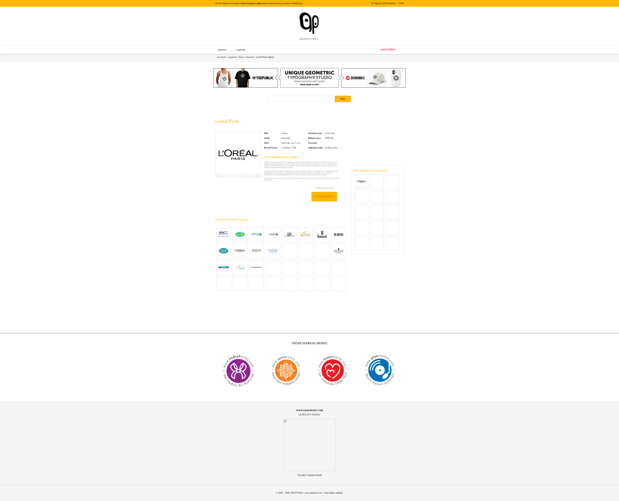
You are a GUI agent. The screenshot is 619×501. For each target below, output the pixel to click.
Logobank (232, 57)
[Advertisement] (377, 138)
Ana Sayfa (221, 57)
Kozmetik (250, 57)
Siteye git (286, 143)
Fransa (241, 57)
